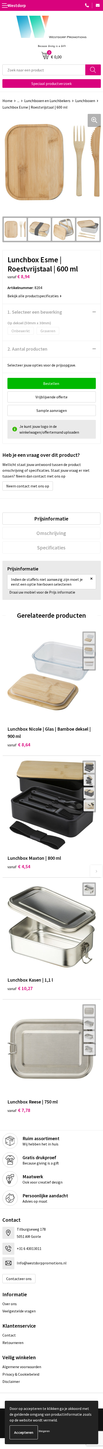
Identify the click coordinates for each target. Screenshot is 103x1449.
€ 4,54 (18, 866)
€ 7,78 (18, 1110)
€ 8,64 (18, 745)
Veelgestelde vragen (19, 1311)
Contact (9, 1335)
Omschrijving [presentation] (51, 533)
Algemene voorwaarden (21, 1366)
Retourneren (12, 1342)
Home (7, 100)
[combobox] (44, 69)
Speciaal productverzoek (51, 83)
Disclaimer (11, 1381)
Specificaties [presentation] (51, 547)
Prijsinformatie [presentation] (51, 518)
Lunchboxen (85, 100)
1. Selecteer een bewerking (34, 312)
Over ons (9, 1303)
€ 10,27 (20, 988)
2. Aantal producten (27, 349)
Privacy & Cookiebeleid (20, 1374)
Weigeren (44, 1431)
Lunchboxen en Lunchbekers (47, 100)
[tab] (51, 519)
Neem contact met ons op (27, 486)
